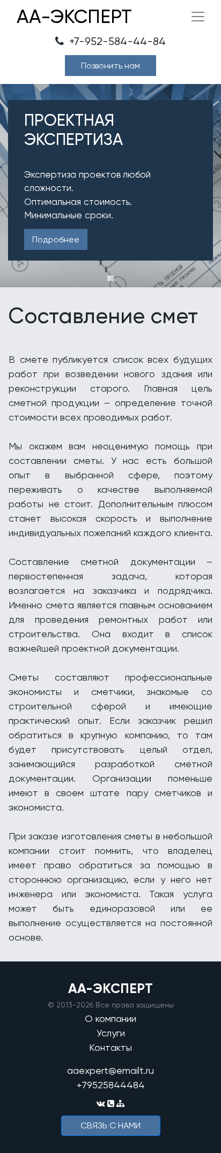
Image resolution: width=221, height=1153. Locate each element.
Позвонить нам (110, 65)
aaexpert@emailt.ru (110, 1070)
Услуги (111, 1033)
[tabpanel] (110, 185)
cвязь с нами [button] (110, 1125)
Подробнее (55, 239)
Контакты (110, 1047)
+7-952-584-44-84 (116, 41)
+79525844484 (111, 1084)
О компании (110, 1018)
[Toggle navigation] (197, 16)
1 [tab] (110, 278)
